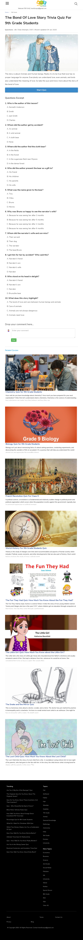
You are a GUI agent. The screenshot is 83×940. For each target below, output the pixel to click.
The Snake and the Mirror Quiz (20, 704)
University (46, 843)
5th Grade (46, 835)
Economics (46, 853)
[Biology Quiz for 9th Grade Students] (41, 425)
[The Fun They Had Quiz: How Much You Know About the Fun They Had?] (41, 581)
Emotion (45, 839)
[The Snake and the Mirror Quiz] (41, 685)
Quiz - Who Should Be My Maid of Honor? (20, 806)
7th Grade (46, 813)
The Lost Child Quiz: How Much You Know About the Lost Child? (36, 756)
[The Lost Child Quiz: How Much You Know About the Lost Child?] (41, 737)
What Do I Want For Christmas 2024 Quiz (20, 823)
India (44, 832)
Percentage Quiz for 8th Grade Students (20, 820)
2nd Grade (46, 864)
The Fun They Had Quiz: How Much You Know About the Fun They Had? (39, 600)
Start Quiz (41, 90)
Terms (42, 917)
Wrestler (46, 805)
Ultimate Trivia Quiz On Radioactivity (18, 837)
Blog (32, 922)
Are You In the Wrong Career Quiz (18, 844)
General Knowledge (49, 820)
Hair (44, 802)
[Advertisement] (64, 22)
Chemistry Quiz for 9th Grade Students (24, 392)
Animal (45, 817)
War (44, 902)
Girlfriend (46, 794)
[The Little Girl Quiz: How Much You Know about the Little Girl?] (41, 633)
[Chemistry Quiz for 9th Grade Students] (41, 372)
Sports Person (47, 890)
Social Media (47, 868)
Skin (44, 898)
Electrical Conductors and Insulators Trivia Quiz (22, 848)
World (45, 883)
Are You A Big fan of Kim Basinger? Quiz (19, 790)
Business (46, 856)
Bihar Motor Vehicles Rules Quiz (17, 810)
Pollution (46, 871)
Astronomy (46, 828)
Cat (44, 790)
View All (46, 905)
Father (45, 798)
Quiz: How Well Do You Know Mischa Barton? (21, 833)
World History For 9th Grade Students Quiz (26, 548)
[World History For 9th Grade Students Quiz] (41, 529)
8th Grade (46, 894)
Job (44, 875)
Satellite (45, 809)
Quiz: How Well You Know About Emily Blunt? (21, 852)
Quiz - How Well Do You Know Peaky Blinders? (22, 841)
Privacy (9, 922)
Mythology (46, 824)
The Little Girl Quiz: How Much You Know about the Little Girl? (35, 652)
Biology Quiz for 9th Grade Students (23, 444)
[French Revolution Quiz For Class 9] (41, 477)
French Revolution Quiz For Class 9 (22, 496)
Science (45, 860)
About (9, 917)
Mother (45, 887)
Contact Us (58, 917)
